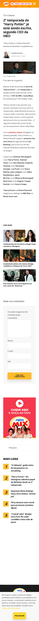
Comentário (12, 318)
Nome (11, 341)
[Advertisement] (22, 213)
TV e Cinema (8, 15)
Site (9, 361)
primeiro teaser (16, 132)
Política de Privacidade (11, 608)
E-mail (11, 351)
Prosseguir (19, 616)
